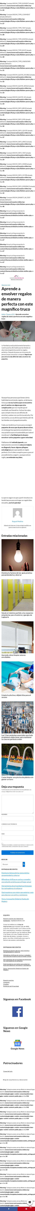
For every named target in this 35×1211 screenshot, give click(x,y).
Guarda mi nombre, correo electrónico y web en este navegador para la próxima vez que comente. (17, 845)
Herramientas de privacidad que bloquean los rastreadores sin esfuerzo (17, 960)
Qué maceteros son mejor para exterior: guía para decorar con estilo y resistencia (17, 964)
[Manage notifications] (30, 1206)
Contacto (6, 982)
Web (2, 834)
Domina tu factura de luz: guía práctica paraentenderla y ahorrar (16, 951)
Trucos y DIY (5, 285)
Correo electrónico (9, 824)
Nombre (4, 814)
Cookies (6, 984)
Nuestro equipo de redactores (13, 918)
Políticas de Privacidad (11, 986)
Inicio (3, 314)
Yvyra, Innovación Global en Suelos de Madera (16, 969)
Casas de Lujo (7, 1071)
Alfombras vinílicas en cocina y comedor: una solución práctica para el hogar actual (17, 955)
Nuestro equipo (8, 980)
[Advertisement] (17, 378)
